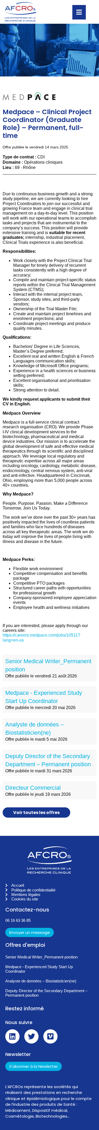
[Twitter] (31, 1036)
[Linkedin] (12, 1036)
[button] (49, 932)
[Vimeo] (50, 1036)
